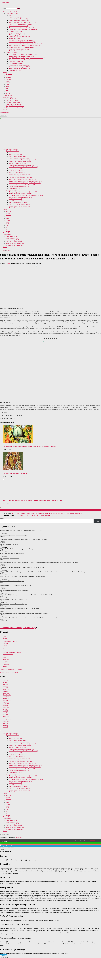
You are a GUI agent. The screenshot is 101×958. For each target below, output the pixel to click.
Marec (7, 84)
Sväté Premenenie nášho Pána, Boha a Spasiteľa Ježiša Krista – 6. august (19, 608)
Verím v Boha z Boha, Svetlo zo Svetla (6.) (20, 24)
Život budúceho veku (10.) (16, 70)
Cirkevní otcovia (7, 97)
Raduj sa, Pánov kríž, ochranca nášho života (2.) (22, 56)
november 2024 (7, 705)
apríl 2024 (5, 714)
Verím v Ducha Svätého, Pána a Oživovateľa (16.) (22, 42)
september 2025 (7, 700)
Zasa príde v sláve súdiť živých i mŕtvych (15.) (21, 40)
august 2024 (6, 707)
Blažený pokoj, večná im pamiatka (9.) (19, 68)
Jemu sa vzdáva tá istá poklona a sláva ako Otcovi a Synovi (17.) (26, 44)
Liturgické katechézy (11, 52)
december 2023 (7, 718)
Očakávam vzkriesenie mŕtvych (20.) (19, 49)
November (8, 77)
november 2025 (7, 696)
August (8, 93)
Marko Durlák (6, 659)
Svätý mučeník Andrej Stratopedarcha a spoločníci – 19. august (17, 549)
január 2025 (6, 704)
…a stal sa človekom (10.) (16, 31)
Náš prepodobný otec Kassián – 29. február (15, 473)
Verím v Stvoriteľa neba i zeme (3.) (18, 19)
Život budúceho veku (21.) (16, 51)
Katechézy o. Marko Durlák (10, 12)
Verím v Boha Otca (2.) (15, 17)
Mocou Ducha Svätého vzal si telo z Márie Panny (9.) (23, 29)
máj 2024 (5, 712)
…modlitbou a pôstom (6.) (16, 63)
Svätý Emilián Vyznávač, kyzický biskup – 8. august (14, 599)
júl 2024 (5, 709)
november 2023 (7, 720)
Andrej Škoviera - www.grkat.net (9, 672)
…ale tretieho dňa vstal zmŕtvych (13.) (19, 36)
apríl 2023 (5, 727)
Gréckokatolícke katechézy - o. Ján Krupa (18, 627)
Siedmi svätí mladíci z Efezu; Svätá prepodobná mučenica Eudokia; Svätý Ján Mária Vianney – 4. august (28, 618)
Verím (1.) (11, 15)
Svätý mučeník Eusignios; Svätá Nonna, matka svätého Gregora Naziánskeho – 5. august (24, 613)
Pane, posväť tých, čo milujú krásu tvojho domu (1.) (23, 54)
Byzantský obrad (4, 2)
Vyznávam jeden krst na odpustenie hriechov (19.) (22, 47)
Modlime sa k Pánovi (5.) (16, 61)
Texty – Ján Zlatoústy (11, 99)
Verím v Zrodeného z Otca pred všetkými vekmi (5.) (23, 22)
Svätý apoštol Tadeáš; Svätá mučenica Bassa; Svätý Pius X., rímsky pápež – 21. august (23, 539)
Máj (7, 88)
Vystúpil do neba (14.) (15, 38)
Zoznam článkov (7, 95)
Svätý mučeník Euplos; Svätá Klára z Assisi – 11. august (15, 585)
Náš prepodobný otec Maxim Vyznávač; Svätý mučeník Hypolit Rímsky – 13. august (23, 576)
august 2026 (6, 680)
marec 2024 (6, 716)
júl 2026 (5, 682)
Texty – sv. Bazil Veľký (12, 100)
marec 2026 (6, 689)
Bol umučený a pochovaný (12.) (17, 35)
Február (8, 83)
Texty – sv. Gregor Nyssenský (14, 104)
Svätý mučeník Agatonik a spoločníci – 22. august (13, 535)
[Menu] (0, 730)
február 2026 (6, 691)
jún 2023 (5, 723)
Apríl (7, 86)
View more (92, 840)
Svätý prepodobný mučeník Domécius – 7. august (13, 604)
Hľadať (2, 518)
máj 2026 (5, 686)
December (8, 79)
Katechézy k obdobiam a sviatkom (12, 652)
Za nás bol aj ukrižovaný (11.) (17, 33)
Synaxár (5, 72)
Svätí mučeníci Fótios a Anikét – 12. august (12, 581)
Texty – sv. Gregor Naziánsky (14, 102)
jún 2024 (5, 711)
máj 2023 (5, 725)
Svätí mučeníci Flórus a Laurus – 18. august (12, 553)
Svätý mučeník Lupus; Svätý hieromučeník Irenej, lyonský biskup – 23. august (21, 530)
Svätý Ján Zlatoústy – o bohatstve (15, 106)
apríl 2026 (5, 688)
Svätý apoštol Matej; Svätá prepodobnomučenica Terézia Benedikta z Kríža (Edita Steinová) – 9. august (28, 595)
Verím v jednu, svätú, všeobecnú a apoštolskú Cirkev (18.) (25, 45)
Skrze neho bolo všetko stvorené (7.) (18, 26)
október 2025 (6, 698)
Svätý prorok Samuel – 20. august (9, 544)
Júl (6, 92)
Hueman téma (18, 837)
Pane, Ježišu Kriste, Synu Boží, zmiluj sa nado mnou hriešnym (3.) (27, 58)
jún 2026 (5, 684)
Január (7, 81)
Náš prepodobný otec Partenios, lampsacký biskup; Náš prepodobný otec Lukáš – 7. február (29, 446)
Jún (7, 90)
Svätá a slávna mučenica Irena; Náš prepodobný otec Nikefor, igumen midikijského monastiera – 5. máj (32, 500)
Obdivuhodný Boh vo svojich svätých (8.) (20, 67)
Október (8, 76)
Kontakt (5, 109)
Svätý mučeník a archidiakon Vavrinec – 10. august (14, 590)
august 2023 (6, 721)
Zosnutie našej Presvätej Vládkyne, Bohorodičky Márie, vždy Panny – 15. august (22, 567)
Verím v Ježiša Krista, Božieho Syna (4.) (20, 20)
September (9, 74)
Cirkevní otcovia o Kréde (12, 13)
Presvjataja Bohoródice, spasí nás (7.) (19, 65)
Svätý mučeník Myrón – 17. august (9, 558)
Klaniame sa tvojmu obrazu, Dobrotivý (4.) (20, 60)
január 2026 (6, 693)
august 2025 (6, 702)
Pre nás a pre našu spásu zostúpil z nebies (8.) (21, 28)
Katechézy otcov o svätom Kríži (14, 108)
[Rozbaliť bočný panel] (0, 507)
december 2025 (7, 695)
